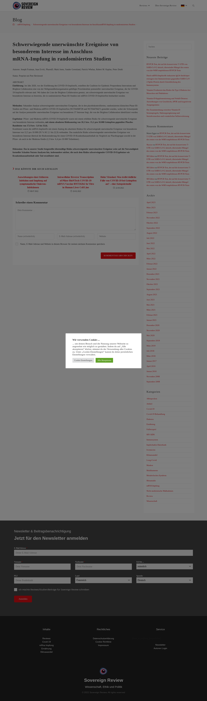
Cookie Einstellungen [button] (83, 360)
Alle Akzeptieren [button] (104, 360)
